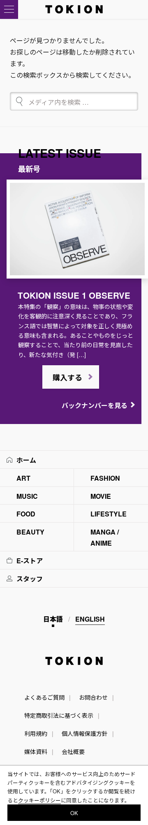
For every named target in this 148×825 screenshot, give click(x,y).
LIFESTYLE (108, 514)
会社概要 (73, 751)
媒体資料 (35, 751)
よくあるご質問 (44, 697)
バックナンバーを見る (94, 405)
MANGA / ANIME (104, 537)
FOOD (25, 514)
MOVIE (100, 496)
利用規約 (35, 733)
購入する (67, 377)
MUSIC (27, 496)
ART (23, 478)
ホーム (26, 460)
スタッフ (29, 578)
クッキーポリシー (39, 800)
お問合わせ (93, 697)
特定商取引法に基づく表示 (58, 715)
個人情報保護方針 (85, 733)
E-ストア (29, 560)
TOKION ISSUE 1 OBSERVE (74, 295)
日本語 (53, 619)
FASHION (105, 478)
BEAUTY (30, 532)
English (90, 619)
